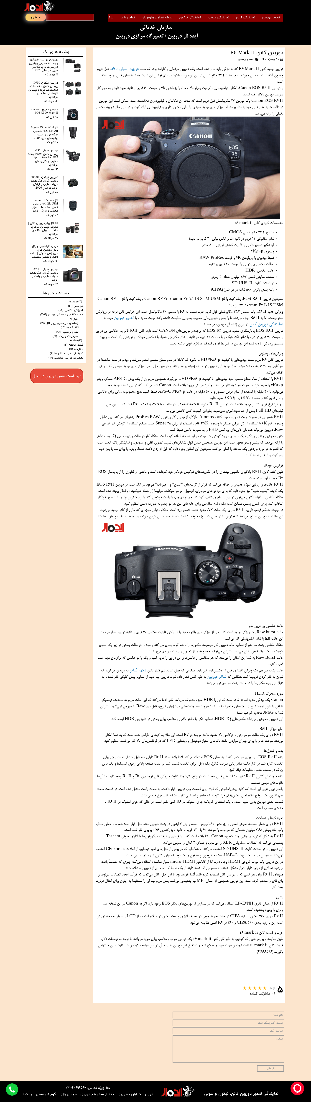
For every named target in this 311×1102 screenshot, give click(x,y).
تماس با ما (127, 17)
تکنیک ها (70, 328)
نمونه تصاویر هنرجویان (157, 17)
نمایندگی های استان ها (66, 354)
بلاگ (110, 17)
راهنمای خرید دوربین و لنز (59, 323)
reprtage (75, 302)
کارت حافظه (73, 345)
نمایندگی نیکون (190, 17)
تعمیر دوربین (271, 17)
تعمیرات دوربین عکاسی (65, 358)
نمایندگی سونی (218, 17)
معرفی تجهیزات (66, 336)
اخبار (73, 319)
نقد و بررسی (245, 59)
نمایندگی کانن (245, 17)
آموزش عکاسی (71, 310)
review (76, 341)
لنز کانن (75, 306)
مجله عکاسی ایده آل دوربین (61, 315)
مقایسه (76, 349)
